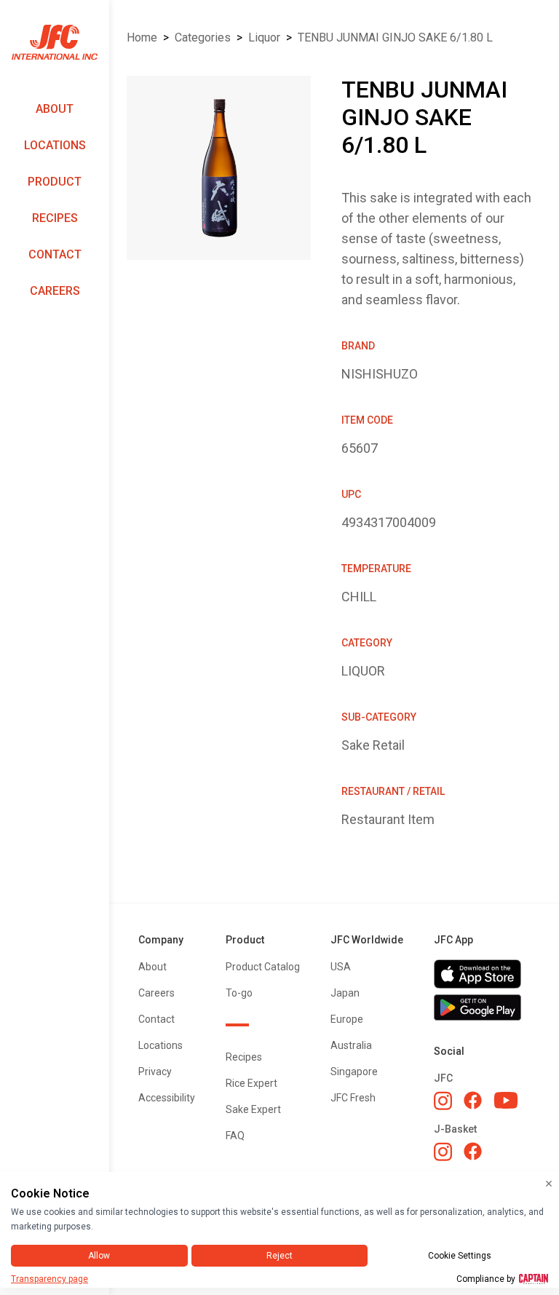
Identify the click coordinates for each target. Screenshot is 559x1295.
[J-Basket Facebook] (473, 1151)
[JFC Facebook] (473, 1100)
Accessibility (166, 1098)
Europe (346, 1019)
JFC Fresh (353, 1098)
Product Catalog (263, 967)
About (55, 109)
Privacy (155, 1071)
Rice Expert (251, 1083)
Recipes (55, 218)
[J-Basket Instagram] (443, 1151)
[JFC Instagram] (443, 1100)
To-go (239, 993)
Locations (55, 145)
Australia (351, 1045)
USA (340, 967)
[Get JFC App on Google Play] (482, 1007)
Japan (345, 993)
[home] (54, 42)
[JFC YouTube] (505, 1100)
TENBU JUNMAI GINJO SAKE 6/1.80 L (395, 37)
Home (142, 37)
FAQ (235, 1135)
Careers (55, 291)
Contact (55, 254)
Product (55, 182)
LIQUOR (264, 37)
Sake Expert (253, 1109)
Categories (203, 37)
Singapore (354, 1071)
